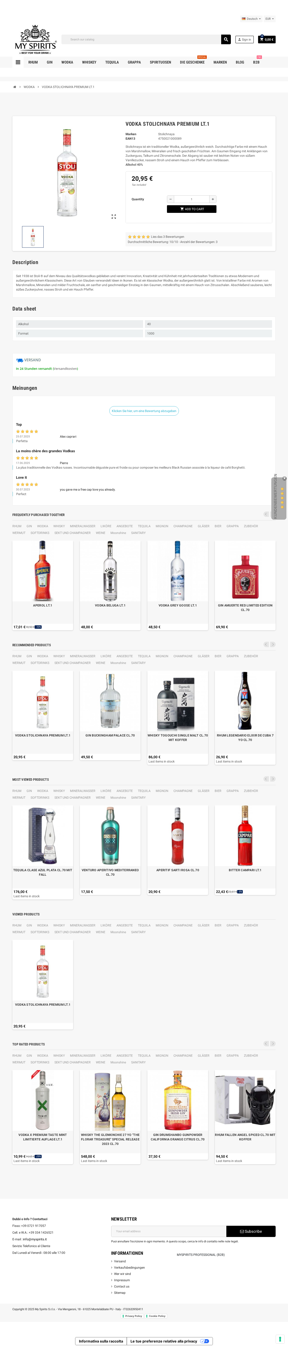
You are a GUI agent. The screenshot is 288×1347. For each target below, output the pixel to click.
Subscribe (253, 1231)
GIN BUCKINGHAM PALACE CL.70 (110, 735)
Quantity (138, 199)
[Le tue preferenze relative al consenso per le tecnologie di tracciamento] (280, 1339)
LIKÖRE (106, 526)
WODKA (42, 526)
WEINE (100, 533)
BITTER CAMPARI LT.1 (245, 870)
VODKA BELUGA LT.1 (110, 605)
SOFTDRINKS (40, 533)
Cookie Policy (157, 1316)
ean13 (130, 138)
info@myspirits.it (35, 1239)
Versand (120, 1261)
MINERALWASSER (82, 526)
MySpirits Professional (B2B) (201, 1255)
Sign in (244, 39)
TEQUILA (144, 526)
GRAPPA (233, 526)
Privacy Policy (133, 1316)
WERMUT (18, 533)
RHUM (16, 526)
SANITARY (138, 533)
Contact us (121, 1286)
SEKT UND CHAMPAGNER (72, 533)
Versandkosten (65, 368)
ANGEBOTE (125, 526)
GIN (29, 526)
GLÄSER (203, 526)
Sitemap (120, 1292)
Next (273, 644)
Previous (266, 514)
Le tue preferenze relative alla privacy (163, 1341)
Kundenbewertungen (275, 496)
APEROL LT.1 (42, 605)
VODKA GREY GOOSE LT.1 (178, 605)
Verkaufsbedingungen (129, 1267)
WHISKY (59, 526)
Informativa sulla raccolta (101, 1341)
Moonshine (118, 533)
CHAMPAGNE (183, 526)
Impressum (122, 1280)
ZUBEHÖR (251, 526)
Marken (131, 134)
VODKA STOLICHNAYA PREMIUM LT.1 (42, 735)
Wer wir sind (122, 1274)
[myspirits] (34, 39)
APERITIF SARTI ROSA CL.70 (177, 870)
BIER (218, 526)
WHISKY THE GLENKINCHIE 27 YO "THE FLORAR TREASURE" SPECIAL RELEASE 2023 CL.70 (110, 1139)
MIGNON (162, 526)
